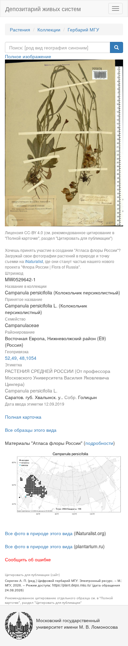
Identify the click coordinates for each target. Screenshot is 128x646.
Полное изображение (28, 56)
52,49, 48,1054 (20, 358)
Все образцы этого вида (30, 430)
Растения (20, 29)
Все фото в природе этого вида (39, 533)
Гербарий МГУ (83, 29)
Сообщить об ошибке (28, 559)
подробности (99, 443)
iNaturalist (34, 261)
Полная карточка (23, 416)
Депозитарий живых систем (43, 8)
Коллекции (48, 29)
